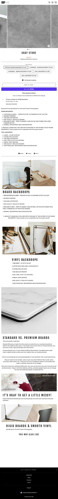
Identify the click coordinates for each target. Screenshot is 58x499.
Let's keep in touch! (29, 469)
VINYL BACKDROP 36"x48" (29, 75)
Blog (29, 477)
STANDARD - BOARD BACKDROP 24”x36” (20, 71)
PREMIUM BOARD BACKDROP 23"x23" (16, 67)
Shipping (22, 59)
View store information (11, 103)
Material (29, 64)
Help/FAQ (29, 475)
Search (29, 487)
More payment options (29, 93)
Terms (29, 482)
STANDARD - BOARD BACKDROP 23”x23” (41, 67)
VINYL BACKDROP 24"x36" (42, 71)
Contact (29, 480)
